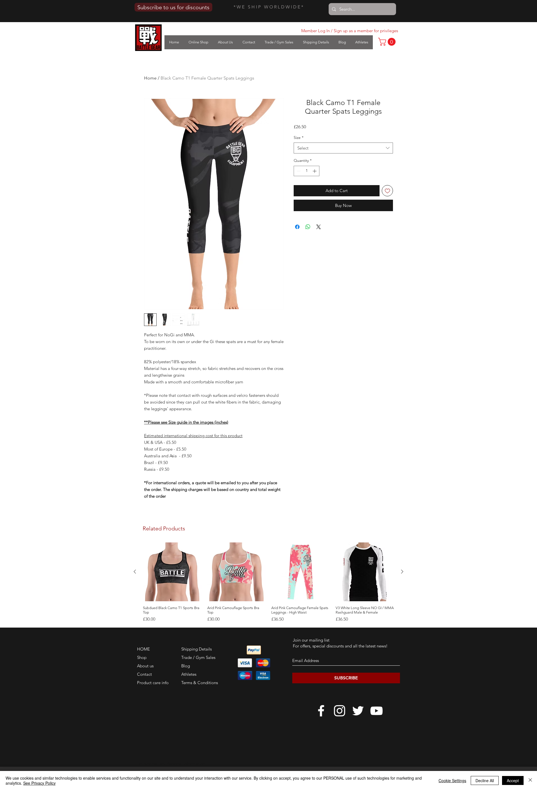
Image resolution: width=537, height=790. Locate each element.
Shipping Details (196, 649)
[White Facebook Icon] (321, 710)
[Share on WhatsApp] (308, 226)
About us (145, 665)
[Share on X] (318, 226)
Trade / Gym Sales (198, 657)
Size (298, 137)
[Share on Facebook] (297, 226)
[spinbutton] (307, 171)
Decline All (484, 780)
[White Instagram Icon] (339, 710)
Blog (185, 665)
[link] (387, 42)
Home (150, 78)
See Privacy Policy (39, 783)
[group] (268, 582)
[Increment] (315, 171)
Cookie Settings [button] (452, 780)
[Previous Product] (134, 571)
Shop (142, 657)
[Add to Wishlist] (387, 191)
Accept (513, 780)
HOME (143, 649)
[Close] (530, 780)
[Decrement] (298, 171)
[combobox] (343, 148)
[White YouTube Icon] (376, 710)
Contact (144, 674)
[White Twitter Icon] (358, 710)
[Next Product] (402, 571)
